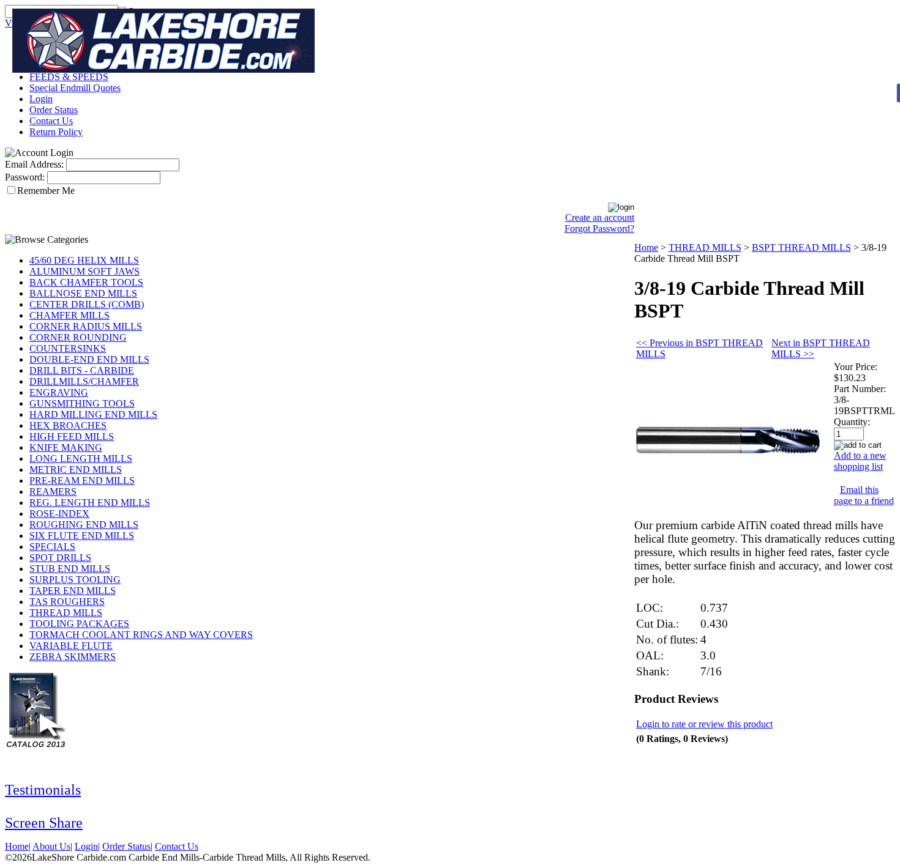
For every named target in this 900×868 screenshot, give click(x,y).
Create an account (599, 217)
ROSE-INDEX (59, 513)
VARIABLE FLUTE (71, 645)
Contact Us (51, 121)
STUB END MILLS (69, 568)
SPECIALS (52, 546)
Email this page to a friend (864, 495)
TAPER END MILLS (72, 590)
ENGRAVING (58, 392)
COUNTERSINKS (67, 348)
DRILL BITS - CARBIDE (81, 370)
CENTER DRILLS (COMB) (86, 304)
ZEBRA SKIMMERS (72, 656)
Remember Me (46, 190)
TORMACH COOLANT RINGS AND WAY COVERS (141, 634)
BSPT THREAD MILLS (801, 247)
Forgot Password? (599, 228)
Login (41, 99)
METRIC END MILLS (75, 469)
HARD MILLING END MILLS (93, 414)
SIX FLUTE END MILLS (81, 535)
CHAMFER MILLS (69, 315)
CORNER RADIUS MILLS (85, 326)
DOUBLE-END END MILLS (89, 359)
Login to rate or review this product (704, 724)
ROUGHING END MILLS (83, 524)
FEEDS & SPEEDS (68, 77)
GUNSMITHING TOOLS (82, 403)
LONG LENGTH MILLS (80, 458)
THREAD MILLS (65, 612)
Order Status (53, 110)
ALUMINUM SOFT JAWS (84, 271)
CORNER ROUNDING (78, 337)
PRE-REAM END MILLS (82, 480)
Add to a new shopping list (860, 461)
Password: (25, 177)
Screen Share (44, 823)
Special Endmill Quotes (75, 88)
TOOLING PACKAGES (79, 623)
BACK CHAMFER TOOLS (86, 282)
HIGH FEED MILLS (71, 436)
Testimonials (43, 790)
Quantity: (852, 422)
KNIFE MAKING (65, 447)
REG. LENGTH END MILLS (89, 502)
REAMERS (53, 491)
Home (646, 247)
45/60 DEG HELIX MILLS (84, 260)
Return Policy (56, 132)
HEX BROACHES (68, 425)
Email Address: (34, 164)
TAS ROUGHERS (67, 601)
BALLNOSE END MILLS (83, 293)
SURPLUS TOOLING (75, 579)
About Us (51, 846)
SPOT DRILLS (60, 557)
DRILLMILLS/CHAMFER (84, 381)
